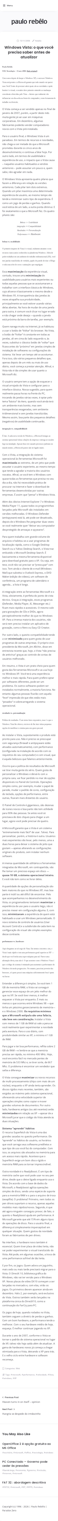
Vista (51, 1374)
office (28, 1452)
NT (24, 1487)
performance (29, 1374)
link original (32, 71)
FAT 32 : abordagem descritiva (24, 1482)
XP (15, 1378)
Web (18, 1368)
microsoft (16, 1374)
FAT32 (6, 1487)
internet (7, 1473)
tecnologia (38, 1452)
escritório (8, 1452)
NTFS (30, 1487)
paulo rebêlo (29, 21)
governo (32, 1470)
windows (8, 1378)
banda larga (9, 1470)
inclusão (42, 1470)
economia (21, 1470)
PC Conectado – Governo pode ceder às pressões (24, 1464)
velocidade (42, 1374)
